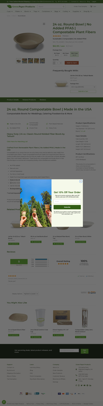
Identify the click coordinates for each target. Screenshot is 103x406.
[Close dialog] (80, 181)
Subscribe (67, 207)
